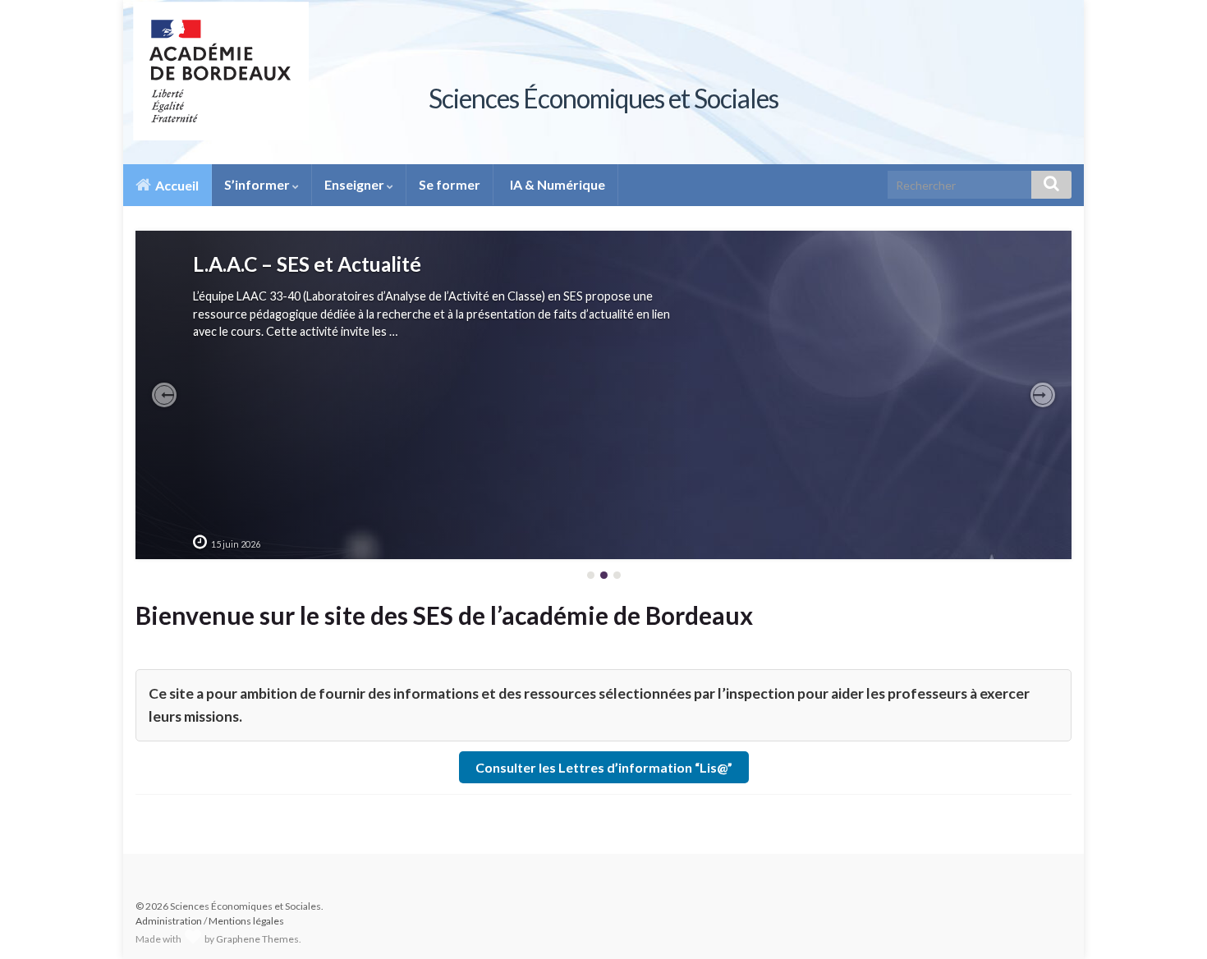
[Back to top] (1170, 922)
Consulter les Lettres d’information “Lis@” (603, 767)
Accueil (176, 185)
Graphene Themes (257, 939)
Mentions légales (246, 921)
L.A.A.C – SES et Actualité (307, 264)
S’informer (258, 184)
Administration (168, 921)
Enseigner (355, 184)
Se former (449, 184)
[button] (164, 395)
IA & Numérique (556, 184)
